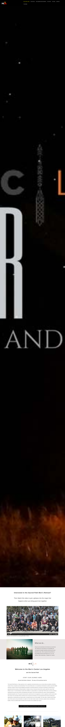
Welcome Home (26, 1)
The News (25, 4)
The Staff (49, 1)
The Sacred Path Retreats (41, 1)
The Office (32, 1)
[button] (32, 706)
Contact (58, 1)
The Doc (53, 1)
